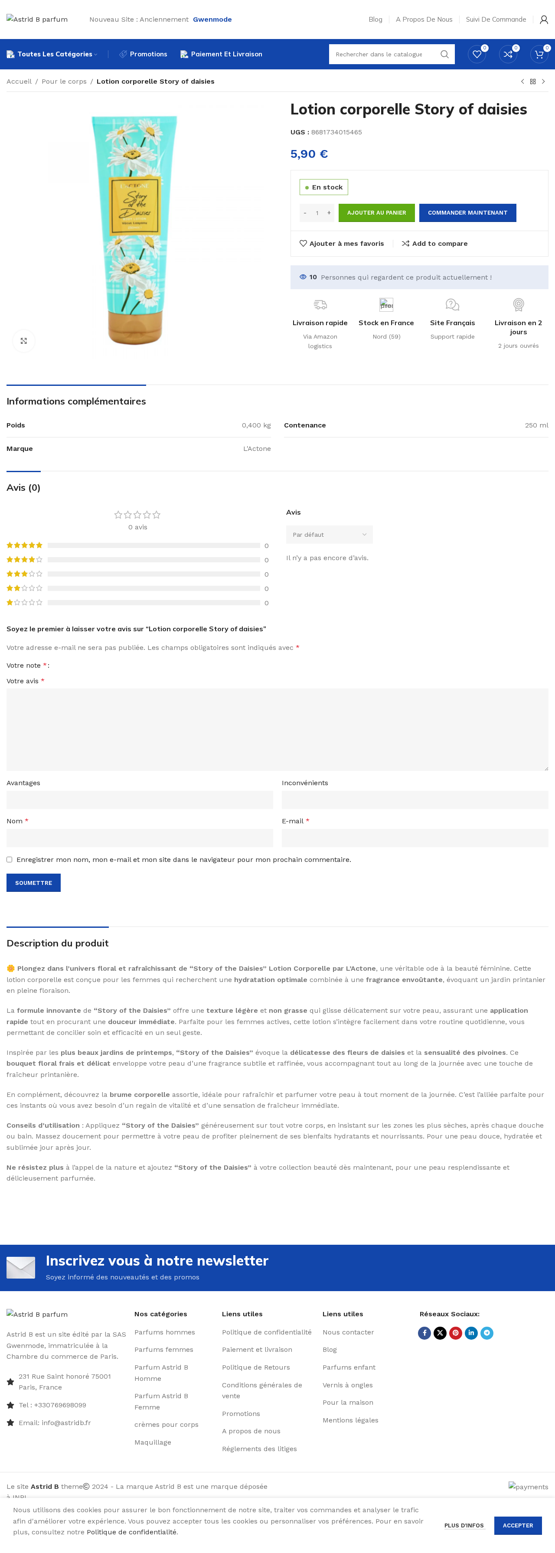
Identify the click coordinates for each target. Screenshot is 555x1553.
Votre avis (26, 681)
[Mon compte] (544, 19)
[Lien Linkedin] (471, 1333)
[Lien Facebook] (424, 1333)
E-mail (296, 821)
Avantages (23, 783)
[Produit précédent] (522, 82)
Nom (18, 821)
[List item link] (67, 1405)
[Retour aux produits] (533, 82)
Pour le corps (64, 81)
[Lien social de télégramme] (486, 1333)
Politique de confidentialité (131, 1532)
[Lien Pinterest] (455, 1333)
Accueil (19, 81)
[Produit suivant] (543, 82)
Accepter (518, 1525)
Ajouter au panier (376, 212)
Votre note (27, 665)
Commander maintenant (468, 212)
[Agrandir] (24, 341)
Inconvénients (305, 783)
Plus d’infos (465, 1525)
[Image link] (37, 1314)
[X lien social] (440, 1333)
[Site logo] (37, 19)
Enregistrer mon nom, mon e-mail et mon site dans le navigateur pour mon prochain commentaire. (183, 859)
